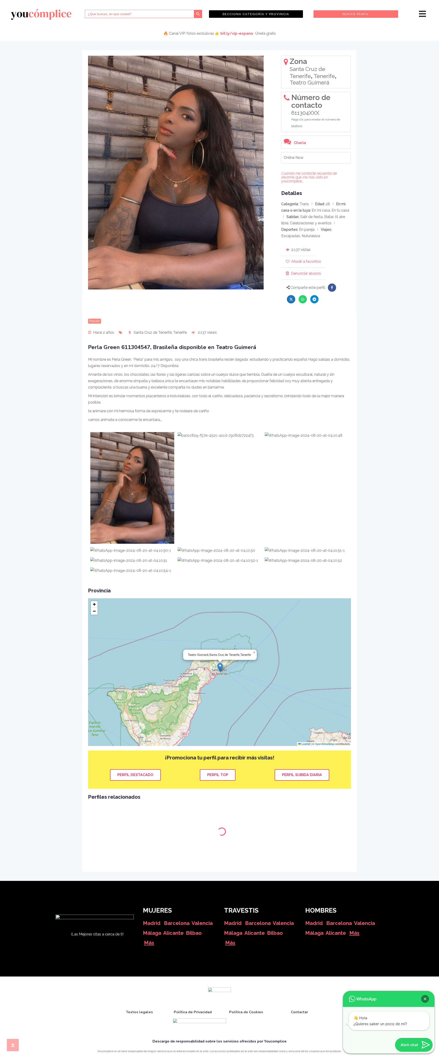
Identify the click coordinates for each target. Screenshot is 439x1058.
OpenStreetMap (325, 744)
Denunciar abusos (306, 273)
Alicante (173, 933)
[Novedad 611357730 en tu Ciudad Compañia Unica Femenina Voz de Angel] (119, 807)
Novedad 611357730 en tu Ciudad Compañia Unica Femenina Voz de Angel (119, 823)
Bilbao (194, 933)
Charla (300, 143)
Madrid (152, 923)
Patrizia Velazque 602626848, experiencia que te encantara (184, 823)
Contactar (299, 1012)
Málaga (152, 933)
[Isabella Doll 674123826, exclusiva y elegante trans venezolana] (320, 807)
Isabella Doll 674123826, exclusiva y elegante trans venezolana (318, 823)
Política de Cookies (246, 1012)
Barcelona (177, 923)
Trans (304, 204)
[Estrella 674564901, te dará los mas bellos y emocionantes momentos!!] (253, 807)
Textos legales (139, 1012)
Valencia (202, 923)
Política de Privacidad (193, 1012)
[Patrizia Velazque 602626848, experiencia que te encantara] (186, 807)
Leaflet (305, 744)
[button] (220, 667)
